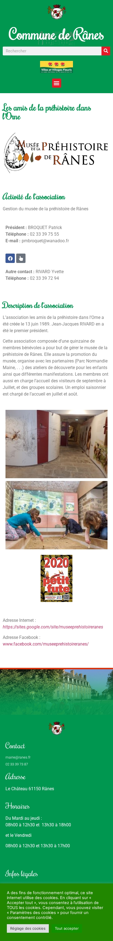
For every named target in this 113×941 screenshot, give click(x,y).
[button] (56, 83)
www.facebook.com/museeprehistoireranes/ (46, 644)
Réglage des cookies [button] (28, 928)
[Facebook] (10, 258)
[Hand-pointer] (21, 258)
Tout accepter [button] (67, 928)
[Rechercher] (105, 51)
